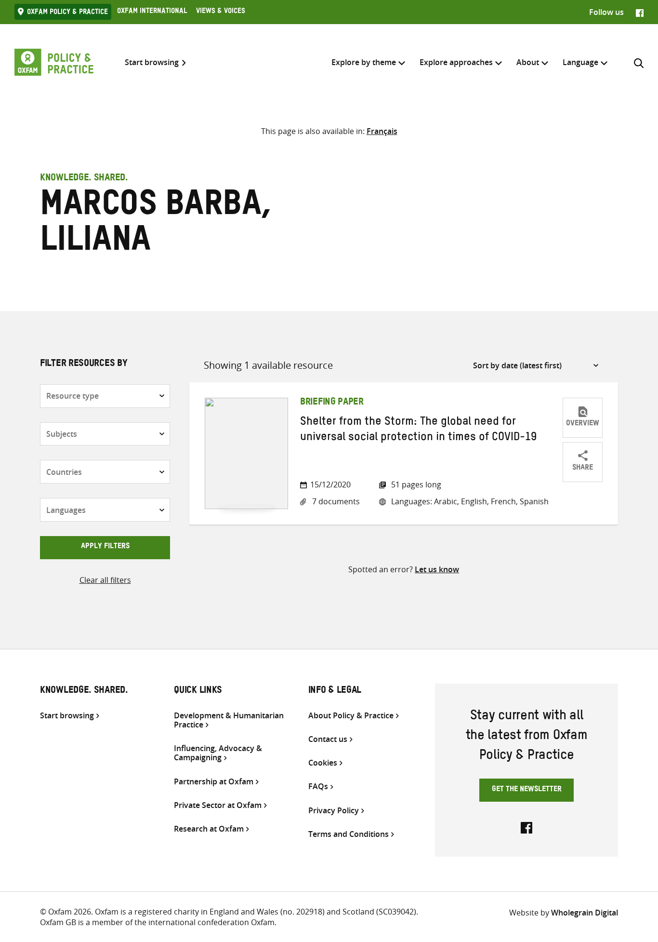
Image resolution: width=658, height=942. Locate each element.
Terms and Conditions (348, 834)
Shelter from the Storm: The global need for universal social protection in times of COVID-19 (418, 431)
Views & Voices (220, 12)
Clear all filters (105, 580)
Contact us (327, 739)
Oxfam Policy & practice (67, 13)
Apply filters (105, 547)
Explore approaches (456, 62)
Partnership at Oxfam (213, 781)
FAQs (318, 786)
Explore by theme (363, 62)
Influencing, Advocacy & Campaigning (218, 753)
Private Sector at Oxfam (218, 805)
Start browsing (152, 62)
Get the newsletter (527, 790)
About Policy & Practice (351, 715)
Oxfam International (152, 12)
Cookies (322, 762)
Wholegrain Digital (584, 912)
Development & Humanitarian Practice (229, 720)
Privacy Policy (333, 810)
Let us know (437, 569)
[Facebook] (640, 12)
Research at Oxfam (209, 829)
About (527, 62)
